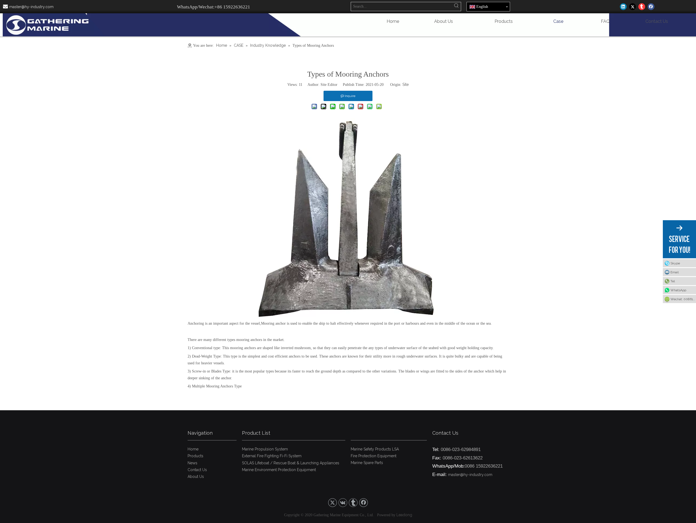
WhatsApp (678, 290)
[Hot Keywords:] (456, 6)
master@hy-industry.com (31, 7)
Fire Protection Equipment (373, 456)
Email (674, 272)
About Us (196, 476)
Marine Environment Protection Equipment (279, 470)
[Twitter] (632, 6)
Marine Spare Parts (367, 463)
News (192, 463)
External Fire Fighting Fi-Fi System (272, 456)
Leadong (404, 515)
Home (193, 449)
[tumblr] (641, 6)
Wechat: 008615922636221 (683, 299)
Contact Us (197, 470)
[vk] (342, 502)
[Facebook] (651, 6)
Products (195, 456)
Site (405, 84)
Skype (675, 263)
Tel (672, 281)
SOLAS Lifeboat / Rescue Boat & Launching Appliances (290, 463)
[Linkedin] (623, 6)
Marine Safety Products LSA (375, 449)
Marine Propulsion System (265, 449)
